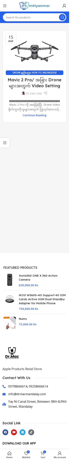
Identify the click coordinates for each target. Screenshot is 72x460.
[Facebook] (5, 432)
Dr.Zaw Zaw (34, 93)
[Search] (62, 17)
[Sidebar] (5, 143)
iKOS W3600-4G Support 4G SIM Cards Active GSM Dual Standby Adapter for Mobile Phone (42, 299)
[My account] (64, 6)
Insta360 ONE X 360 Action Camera (38, 277)
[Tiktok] (31, 432)
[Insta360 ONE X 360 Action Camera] (9, 280)
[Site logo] (34, 5)
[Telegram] (23, 432)
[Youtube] (14, 432)
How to (36, 72)
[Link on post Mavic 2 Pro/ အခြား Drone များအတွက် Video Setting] (34, 52)
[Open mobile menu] (5, 6)
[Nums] (9, 323)
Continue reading (34, 115)
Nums (23, 319)
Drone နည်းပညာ (22, 72)
